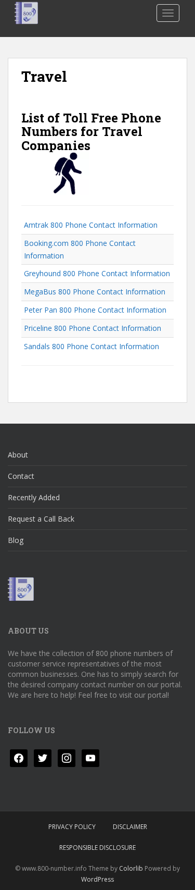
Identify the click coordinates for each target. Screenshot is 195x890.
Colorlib (131, 868)
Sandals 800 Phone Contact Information (91, 346)
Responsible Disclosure (97, 847)
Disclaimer (130, 826)
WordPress (97, 879)
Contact (21, 476)
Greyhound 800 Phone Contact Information (97, 273)
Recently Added (34, 497)
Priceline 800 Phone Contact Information (92, 328)
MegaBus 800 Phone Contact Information (94, 291)
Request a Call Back (41, 519)
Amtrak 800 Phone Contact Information (91, 225)
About (18, 455)
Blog (15, 540)
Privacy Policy (72, 826)
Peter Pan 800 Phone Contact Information (95, 310)
